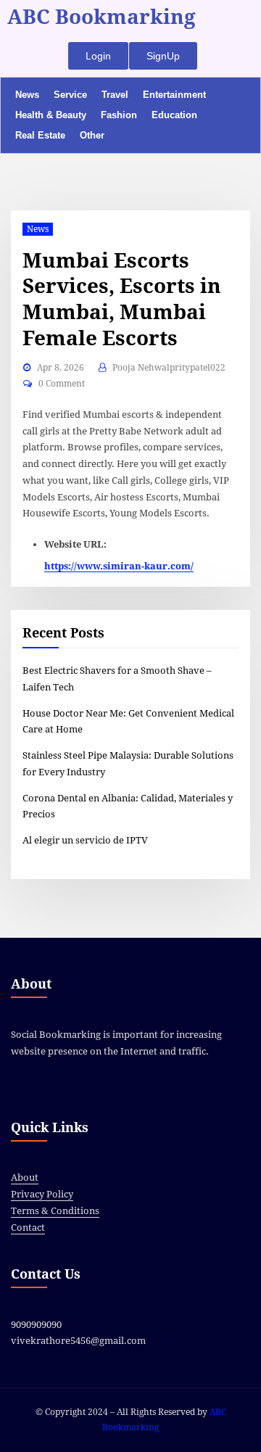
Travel (115, 94)
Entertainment (174, 94)
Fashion (119, 115)
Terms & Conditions (55, 1210)
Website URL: (75, 544)
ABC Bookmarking (101, 17)
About (24, 1177)
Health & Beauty (50, 115)
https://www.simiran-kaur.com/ (119, 566)
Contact (28, 1227)
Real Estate (40, 135)
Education (174, 115)
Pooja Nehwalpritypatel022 (168, 368)
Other (92, 135)
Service (70, 94)
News (27, 94)
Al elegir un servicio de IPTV (85, 840)
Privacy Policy (42, 1194)
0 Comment (61, 384)
